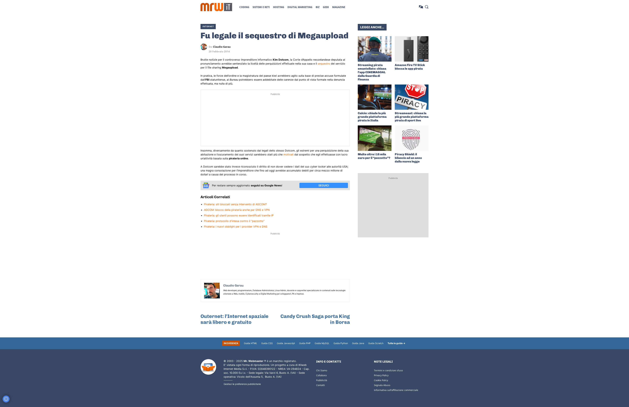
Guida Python (341, 343)
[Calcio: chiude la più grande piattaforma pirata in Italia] (374, 97)
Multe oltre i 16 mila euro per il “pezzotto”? (374, 156)
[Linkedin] (324, 47)
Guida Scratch (375, 343)
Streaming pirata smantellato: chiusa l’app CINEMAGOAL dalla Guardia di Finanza (372, 72)
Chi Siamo (321, 370)
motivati (288, 154)
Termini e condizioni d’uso (388, 370)
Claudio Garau (222, 47)
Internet (208, 26)
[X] (316, 47)
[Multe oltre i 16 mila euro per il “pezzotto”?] (374, 138)
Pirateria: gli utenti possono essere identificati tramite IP (239, 215)
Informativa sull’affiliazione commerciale (396, 390)
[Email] (346, 47)
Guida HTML (250, 343)
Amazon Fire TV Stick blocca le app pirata (410, 66)
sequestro (324, 63)
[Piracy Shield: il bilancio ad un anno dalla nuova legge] (412, 138)
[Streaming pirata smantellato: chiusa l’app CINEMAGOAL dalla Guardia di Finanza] (374, 49)
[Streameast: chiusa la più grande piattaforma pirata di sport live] (412, 97)
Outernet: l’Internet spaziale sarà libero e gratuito (234, 319)
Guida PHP (305, 343)
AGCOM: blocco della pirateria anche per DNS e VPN (237, 209)
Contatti (320, 385)
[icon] (421, 7)
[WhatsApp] (331, 47)
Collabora (321, 375)
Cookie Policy (381, 380)
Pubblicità (321, 380)
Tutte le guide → (396, 343)
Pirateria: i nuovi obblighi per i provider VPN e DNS (235, 226)
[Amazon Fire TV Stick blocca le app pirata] (412, 49)
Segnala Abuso (382, 385)
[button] (427, 7)
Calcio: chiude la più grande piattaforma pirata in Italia (372, 116)
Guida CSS (267, 343)
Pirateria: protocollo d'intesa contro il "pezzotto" (234, 221)
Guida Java (358, 343)
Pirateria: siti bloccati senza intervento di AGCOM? (235, 204)
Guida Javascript (286, 343)
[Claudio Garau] (204, 47)
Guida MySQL (322, 343)
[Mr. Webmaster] (208, 367)
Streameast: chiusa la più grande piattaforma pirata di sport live (412, 116)
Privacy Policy (381, 375)
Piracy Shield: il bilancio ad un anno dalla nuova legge (408, 157)
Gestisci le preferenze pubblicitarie (242, 384)
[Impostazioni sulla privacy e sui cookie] (6, 399)
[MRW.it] (216, 7)
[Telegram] (339, 47)
